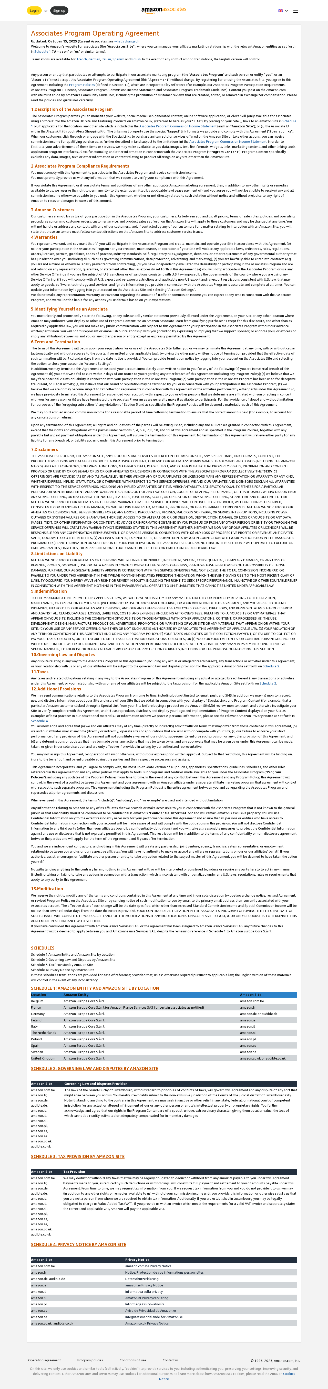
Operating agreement (44, 1360)
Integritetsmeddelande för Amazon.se (154, 1317)
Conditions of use (133, 1360)
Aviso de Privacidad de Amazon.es (151, 1310)
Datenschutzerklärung (142, 1279)
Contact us (171, 1360)
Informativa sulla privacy (144, 1291)
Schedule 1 (42, 51)
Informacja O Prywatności (144, 1304)
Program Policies (82, 85)
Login (34, 10)
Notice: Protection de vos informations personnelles (164, 1272)
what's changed (126, 41)
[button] (283, 10)
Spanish (118, 59)
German (94, 59)
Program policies (90, 1360)
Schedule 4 (39, 721)
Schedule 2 (271, 666)
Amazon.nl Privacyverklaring (146, 1298)
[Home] (164, 10)
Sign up (59, 10)
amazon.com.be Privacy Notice (148, 1266)
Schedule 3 (268, 683)
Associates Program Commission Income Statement (178, 126)
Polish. (136, 59)
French (82, 59)
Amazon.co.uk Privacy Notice (147, 1323)
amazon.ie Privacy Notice (144, 1285)
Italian (106, 59)
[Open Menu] (294, 10)
